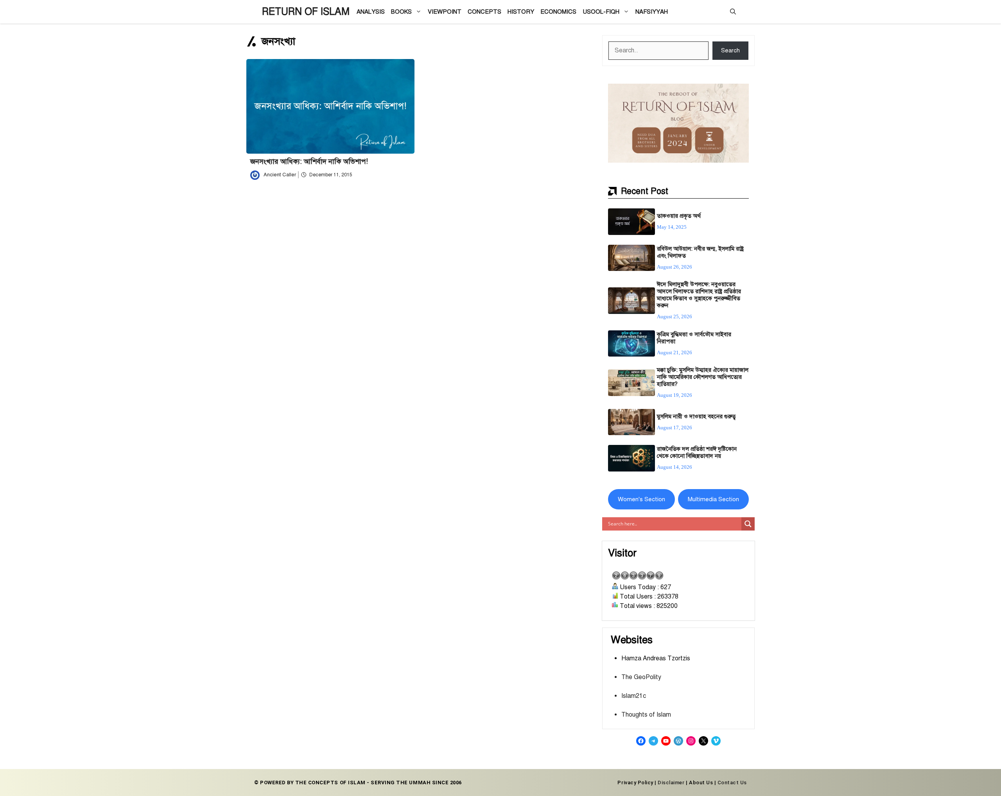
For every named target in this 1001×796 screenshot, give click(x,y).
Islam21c (633, 696)
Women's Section (641, 499)
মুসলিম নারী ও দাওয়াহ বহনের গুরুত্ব (696, 416)
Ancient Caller (280, 175)
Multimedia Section (713, 499)
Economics (558, 11)
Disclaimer (671, 782)
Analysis (371, 11)
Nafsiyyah (651, 11)
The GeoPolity (641, 677)
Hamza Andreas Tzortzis (655, 658)
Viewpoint (444, 11)
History (521, 11)
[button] (733, 11)
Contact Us (732, 782)
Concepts (484, 11)
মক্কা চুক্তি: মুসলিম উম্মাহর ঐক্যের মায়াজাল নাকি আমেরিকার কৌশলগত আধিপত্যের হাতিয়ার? (702, 376)
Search (730, 50)
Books (401, 11)
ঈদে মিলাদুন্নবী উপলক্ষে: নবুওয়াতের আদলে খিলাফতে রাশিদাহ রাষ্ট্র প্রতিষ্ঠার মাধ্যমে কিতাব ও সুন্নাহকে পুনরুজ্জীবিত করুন (699, 295)
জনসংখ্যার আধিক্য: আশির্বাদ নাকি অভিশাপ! (309, 161)
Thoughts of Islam (646, 715)
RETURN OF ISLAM (306, 11)
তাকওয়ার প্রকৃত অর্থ (679, 215)
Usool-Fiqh (601, 11)
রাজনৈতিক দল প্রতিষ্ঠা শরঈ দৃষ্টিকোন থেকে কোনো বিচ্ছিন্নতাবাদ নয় (697, 452)
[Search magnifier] (748, 524)
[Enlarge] (739, 94)
